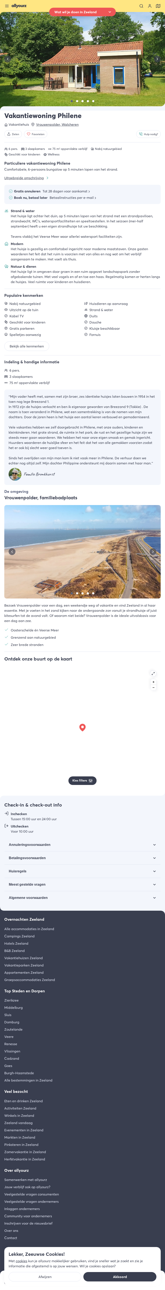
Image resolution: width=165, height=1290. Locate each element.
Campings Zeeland (19, 936)
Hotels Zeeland (16, 943)
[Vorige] (7, 59)
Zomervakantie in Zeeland (25, 1152)
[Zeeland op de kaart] (158, 6)
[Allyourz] (19, 6)
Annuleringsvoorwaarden (29, 845)
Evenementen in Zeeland (23, 1130)
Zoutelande (13, 1029)
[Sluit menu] (7, 6)
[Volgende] (157, 59)
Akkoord (120, 1277)
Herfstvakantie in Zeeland (24, 1159)
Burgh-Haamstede (19, 1073)
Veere (9, 1036)
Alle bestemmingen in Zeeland (28, 1080)
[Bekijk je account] (149, 6)
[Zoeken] (141, 6)
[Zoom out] (153, 687)
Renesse (10, 1044)
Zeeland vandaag (18, 1123)
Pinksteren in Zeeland (21, 1144)
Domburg (11, 1022)
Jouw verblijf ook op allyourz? (27, 1187)
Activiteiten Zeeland (20, 1108)
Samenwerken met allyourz (25, 1180)
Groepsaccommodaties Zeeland (29, 980)
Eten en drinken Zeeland (23, 1101)
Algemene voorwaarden (28, 898)
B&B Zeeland (14, 951)
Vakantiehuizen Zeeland (23, 958)
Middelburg (13, 1007)
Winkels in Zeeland (19, 1115)
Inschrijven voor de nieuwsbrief (28, 1223)
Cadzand (11, 1058)
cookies (21, 1261)
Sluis (7, 1015)
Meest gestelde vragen (27, 884)
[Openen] (153, 673)
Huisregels (17, 871)
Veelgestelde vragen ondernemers (31, 1201)
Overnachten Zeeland (24, 919)
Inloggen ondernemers (22, 1209)
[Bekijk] (72, 101)
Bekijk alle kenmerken (27, 346)
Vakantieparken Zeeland (24, 965)
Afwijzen (45, 1277)
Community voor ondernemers (28, 1216)
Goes (8, 1066)
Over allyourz (16, 1170)
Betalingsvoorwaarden (27, 858)
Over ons (11, 1230)
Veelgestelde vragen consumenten (31, 1194)
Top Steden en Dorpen (24, 991)
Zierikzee (11, 1000)
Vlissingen (12, 1051)
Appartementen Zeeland (24, 972)
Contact (10, 1238)
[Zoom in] (153, 682)
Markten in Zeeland (19, 1137)
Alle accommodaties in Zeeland (29, 929)
